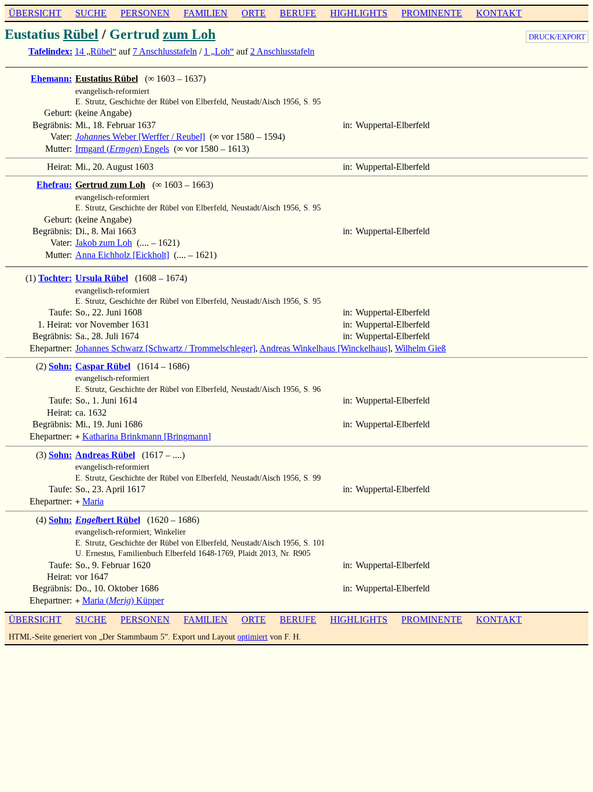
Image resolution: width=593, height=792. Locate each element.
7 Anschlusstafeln (165, 51)
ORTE (253, 13)
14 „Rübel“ (95, 51)
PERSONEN (145, 13)
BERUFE (298, 13)
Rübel (80, 34)
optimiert (252, 636)
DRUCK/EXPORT (557, 36)
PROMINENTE (431, 13)
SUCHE (91, 13)
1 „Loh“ (219, 51)
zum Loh (189, 34)
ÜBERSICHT (35, 13)
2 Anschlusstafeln (282, 51)
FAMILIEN (206, 13)
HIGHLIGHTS (358, 13)
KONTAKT (499, 13)
